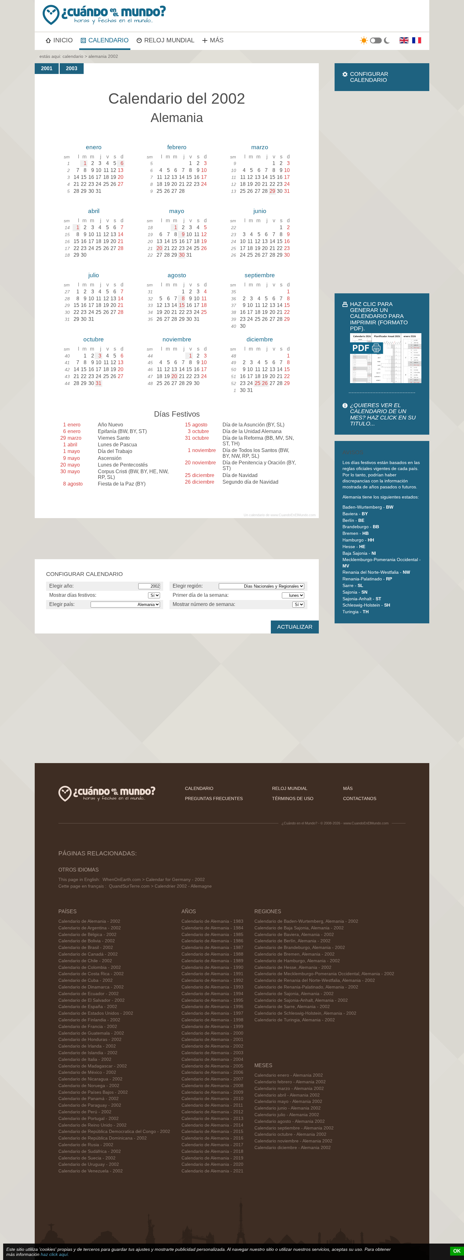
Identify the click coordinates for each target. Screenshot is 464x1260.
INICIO (63, 40)
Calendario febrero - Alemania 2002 (290, 1082)
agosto (177, 275)
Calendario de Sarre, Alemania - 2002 (292, 1006)
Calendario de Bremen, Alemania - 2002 (294, 954)
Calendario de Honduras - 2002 (90, 1039)
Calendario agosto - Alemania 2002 (289, 1121)
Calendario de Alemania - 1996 (212, 1006)
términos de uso (292, 798)
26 (265, 383)
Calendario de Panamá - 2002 (88, 1098)
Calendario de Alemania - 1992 (212, 980)
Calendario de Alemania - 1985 (212, 934)
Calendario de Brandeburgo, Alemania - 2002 (299, 947)
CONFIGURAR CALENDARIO (369, 77)
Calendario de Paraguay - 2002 (89, 1105)
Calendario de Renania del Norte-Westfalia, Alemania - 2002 (314, 980)
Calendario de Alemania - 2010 (212, 1098)
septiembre (260, 275)
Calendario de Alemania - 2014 (212, 1125)
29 (272, 191)
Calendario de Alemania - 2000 (212, 1033)
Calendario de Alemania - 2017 (212, 1144)
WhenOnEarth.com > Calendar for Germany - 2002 (154, 879)
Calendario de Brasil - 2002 (85, 947)
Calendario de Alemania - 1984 (212, 928)
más (348, 788)
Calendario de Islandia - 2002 (87, 1052)
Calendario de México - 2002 (87, 1072)
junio (259, 211)
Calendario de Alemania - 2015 (212, 1131)
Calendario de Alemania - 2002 (89, 921)
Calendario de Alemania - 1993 (212, 987)
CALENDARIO (108, 40)
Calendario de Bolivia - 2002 (86, 941)
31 (98, 383)
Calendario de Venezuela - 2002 (90, 1171)
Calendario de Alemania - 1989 (212, 960)
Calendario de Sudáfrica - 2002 (89, 1151)
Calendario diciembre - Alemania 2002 (292, 1147)
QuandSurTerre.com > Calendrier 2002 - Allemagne (160, 886)
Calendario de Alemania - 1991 (212, 973)
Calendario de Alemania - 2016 (212, 1138)
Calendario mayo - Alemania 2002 (288, 1101)
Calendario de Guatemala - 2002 (91, 1033)
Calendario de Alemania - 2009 (212, 1092)
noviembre (177, 339)
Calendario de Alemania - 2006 (212, 1072)
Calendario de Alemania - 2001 (212, 1039)
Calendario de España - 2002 (87, 1006)
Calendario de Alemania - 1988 (212, 954)
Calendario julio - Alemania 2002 (286, 1114)
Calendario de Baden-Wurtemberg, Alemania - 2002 (306, 921)
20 (159, 248)
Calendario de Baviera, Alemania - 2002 (294, 934)
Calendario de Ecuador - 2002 (88, 993)
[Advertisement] (382, 192)
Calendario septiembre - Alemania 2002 (294, 1128)
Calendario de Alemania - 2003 (212, 1052)
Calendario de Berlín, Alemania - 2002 (292, 941)
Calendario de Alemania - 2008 (212, 1085)
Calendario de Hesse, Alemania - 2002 (292, 967)
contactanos (359, 798)
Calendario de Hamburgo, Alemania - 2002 (297, 960)
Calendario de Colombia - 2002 (89, 967)
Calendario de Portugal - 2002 (88, 1118)
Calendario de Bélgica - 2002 (87, 934)
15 (182, 305)
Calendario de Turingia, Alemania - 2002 (294, 1020)
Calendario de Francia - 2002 (87, 1026)
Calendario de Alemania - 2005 (212, 1066)
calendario (72, 56)
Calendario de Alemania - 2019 (212, 1158)
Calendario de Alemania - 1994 (212, 993)
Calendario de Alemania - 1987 (212, 947)
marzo (259, 147)
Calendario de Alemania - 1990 (212, 967)
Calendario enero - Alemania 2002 (288, 1075)
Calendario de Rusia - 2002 (85, 1144)
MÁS (216, 40)
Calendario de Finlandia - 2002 (89, 1020)
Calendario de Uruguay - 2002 (88, 1164)
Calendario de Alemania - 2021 (212, 1171)
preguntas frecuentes (214, 798)
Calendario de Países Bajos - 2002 (93, 1092)
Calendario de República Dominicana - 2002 (102, 1138)
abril (93, 211)
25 (257, 383)
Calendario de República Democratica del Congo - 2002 (114, 1131)
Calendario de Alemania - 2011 (212, 1105)
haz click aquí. (55, 1254)
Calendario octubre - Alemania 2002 (290, 1134)
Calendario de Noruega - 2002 (88, 1085)
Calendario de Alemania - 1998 (212, 1020)
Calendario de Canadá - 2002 (88, 954)
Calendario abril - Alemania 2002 (287, 1095)
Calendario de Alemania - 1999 (212, 1026)
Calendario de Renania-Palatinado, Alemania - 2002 (306, 987)
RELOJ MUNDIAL (169, 40)
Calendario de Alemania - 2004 (212, 1059)
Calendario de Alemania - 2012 (212, 1112)
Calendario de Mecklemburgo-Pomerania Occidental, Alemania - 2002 (324, 973)
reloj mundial (289, 788)
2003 (71, 68)
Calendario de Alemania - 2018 (212, 1151)
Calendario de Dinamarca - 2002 (91, 987)
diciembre (260, 339)
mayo (176, 211)
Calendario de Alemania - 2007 (212, 1079)
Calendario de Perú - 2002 (84, 1112)
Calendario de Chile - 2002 (85, 960)
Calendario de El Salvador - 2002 (91, 1000)
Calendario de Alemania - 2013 (212, 1118)
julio (93, 275)
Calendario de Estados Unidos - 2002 (95, 1013)
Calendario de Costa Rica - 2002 (91, 973)
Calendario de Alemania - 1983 (212, 921)
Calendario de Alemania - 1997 (212, 1013)
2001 (46, 68)
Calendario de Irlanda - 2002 (87, 1046)
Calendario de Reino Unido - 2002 (92, 1125)
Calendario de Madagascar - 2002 (92, 1066)
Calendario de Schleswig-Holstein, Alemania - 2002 (305, 1013)
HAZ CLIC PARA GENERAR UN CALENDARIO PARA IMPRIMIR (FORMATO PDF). (379, 316)
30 (182, 255)
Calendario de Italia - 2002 (84, 1059)
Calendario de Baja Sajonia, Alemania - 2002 (299, 928)
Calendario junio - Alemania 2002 (287, 1108)
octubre (93, 339)
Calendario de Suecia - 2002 (87, 1158)
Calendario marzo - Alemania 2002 (289, 1088)
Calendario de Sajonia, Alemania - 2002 (294, 993)
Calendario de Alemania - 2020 (212, 1164)
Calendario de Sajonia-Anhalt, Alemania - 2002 (301, 1000)
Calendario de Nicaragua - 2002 (90, 1079)
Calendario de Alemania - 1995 (212, 1000)
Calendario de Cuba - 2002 (85, 980)
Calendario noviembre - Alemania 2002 (293, 1141)
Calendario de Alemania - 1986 (212, 941)
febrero (177, 147)
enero (94, 147)
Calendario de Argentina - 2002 (89, 928)
